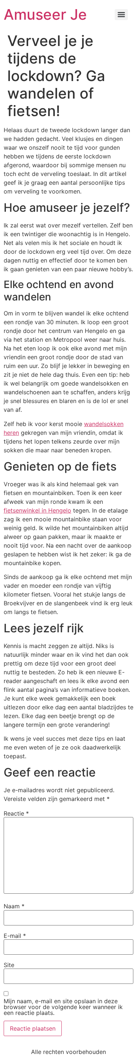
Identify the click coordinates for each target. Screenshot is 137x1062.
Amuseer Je (45, 14)
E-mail (15, 936)
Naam (14, 906)
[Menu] (121, 14)
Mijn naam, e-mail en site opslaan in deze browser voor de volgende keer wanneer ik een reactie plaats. (63, 1007)
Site (9, 965)
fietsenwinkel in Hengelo (37, 510)
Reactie (16, 813)
